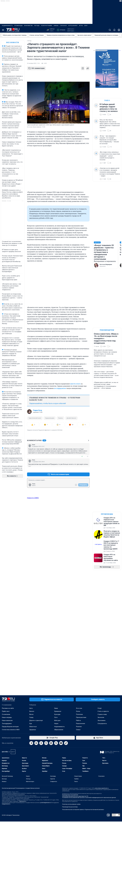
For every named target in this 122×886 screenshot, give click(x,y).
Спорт (100, 708)
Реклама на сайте (8, 708)
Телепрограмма (46, 25)
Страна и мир (102, 714)
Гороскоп (63, 25)
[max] (51, 743)
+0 (82, 456)
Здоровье (32, 729)
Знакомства (28, 25)
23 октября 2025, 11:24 (33, 63)
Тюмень (60, 418)
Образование (58, 729)
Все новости (12, 42)
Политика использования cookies (71, 804)
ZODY (85, 25)
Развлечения (80, 723)
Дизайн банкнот (71, 418)
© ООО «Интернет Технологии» (11, 815)
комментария (38, 68)
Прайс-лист (6, 711)
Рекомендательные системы (70, 807)
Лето (56, 717)
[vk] (36, 743)
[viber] (46, 743)
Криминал (57, 711)
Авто (31, 708)
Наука (56, 723)
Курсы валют (73, 25)
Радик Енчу (37, 410)
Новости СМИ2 (33, 498)
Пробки (61, 30)
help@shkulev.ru (6, 804)
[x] (56, 743)
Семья (78, 729)
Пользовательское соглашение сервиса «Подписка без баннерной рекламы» (83, 809)
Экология (101, 717)
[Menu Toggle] (3, 30)
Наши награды (7, 717)
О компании (6, 714)
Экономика (101, 720)
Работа (78, 720)
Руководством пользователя (70, 795)
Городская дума (49, 418)
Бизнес (31, 711)
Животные (33, 726)
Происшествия (81, 717)
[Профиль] (119, 30)
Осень (78, 711)
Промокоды (18, 25)
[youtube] (61, 743)
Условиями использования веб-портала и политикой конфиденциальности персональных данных (89, 797)
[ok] (41, 743)
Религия (79, 726)
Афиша (56, 25)
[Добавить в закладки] (83, 68)
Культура (57, 714)
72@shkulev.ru (22, 801)
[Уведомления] (114, 30)
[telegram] (31, 743)
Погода (36, 25)
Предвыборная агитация (10, 726)
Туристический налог (35, 418)
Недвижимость (7, 25)
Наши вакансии (7, 720)
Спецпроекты (102, 723)
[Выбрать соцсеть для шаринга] (88, 68)
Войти (33, 485)
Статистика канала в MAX (10, 729)
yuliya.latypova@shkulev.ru (102, 788)
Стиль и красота (103, 711)
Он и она (79, 708)
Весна (31, 714)
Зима (56, 708)
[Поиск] (110, 30)
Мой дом (57, 720)
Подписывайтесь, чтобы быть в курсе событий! (47, 403)
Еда (30, 723)
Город (31, 717)
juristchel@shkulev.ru (45, 802)
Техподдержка (7, 723)
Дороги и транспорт (36, 720)
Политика (79, 714)
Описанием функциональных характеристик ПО (75, 796)
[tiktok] (66, 743)
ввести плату (75, 384)
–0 (87, 456)
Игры (81, 25)
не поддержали (60, 388)
